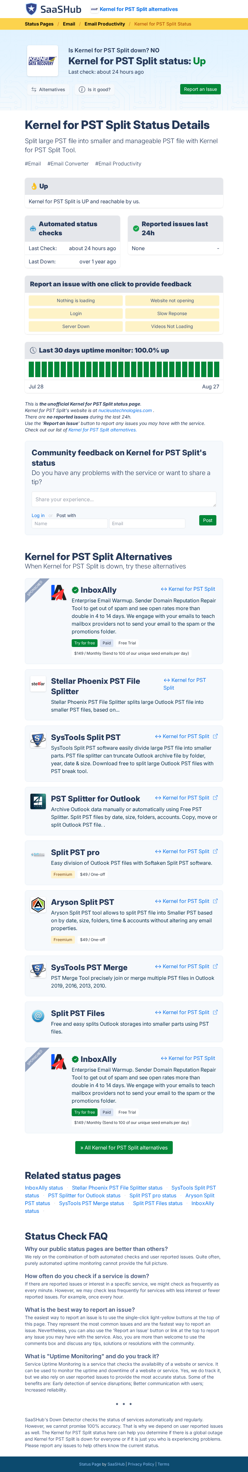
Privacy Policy (141, 1464)
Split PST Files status (157, 1203)
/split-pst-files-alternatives (62, 1005)
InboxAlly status (44, 1187)
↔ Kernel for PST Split (187, 589)
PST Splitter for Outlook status (84, 1195)
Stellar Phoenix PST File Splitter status (117, 1187)
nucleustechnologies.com (125, 410)
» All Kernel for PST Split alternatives (124, 1147)
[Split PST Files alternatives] (38, 1016)
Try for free (84, 643)
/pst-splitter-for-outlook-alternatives (74, 791)
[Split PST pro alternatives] (38, 855)
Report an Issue (200, 89)
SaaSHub (116, 1464)
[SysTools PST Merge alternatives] (38, 970)
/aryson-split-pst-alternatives (65, 894)
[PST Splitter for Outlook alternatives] (38, 801)
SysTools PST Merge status (91, 1203)
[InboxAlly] (59, 592)
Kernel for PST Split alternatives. (102, 429)
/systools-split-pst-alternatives (67, 729)
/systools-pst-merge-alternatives (70, 960)
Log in (39, 515)
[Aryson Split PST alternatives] (38, 905)
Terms (163, 1464)
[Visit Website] (215, 736)
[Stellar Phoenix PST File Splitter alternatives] (38, 684)
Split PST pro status (152, 1195)
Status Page (90, 1464)
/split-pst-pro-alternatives (61, 845)
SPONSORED (34, 588)
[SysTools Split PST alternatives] (38, 740)
